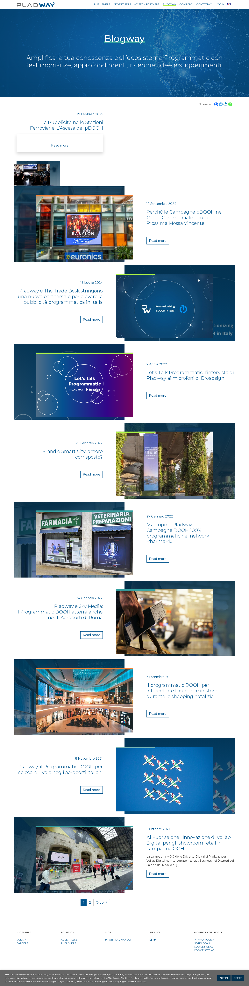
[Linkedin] (225, 104)
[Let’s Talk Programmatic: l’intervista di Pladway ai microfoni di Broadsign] (67, 382)
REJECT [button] (238, 978)
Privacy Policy (204, 939)
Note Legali (202, 943)
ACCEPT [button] (224, 978)
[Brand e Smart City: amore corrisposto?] (181, 461)
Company (186, 4)
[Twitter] (221, 104)
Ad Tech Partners (147, 4)
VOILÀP (21, 939)
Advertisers (122, 4)
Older (101, 902)
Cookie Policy (203, 946)
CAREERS (22, 943)
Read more (59, 145)
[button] (124, 964)
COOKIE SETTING (204, 950)
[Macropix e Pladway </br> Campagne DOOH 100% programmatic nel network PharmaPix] (67, 540)
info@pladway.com (118, 939)
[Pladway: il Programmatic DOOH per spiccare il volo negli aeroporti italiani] (181, 776)
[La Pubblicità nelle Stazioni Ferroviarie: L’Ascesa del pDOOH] (38, 173)
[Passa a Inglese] (229, 4)
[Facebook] (216, 104)
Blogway (169, 4)
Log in (220, 4)
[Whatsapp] (230, 104)
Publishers (102, 4)
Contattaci (204, 4)
